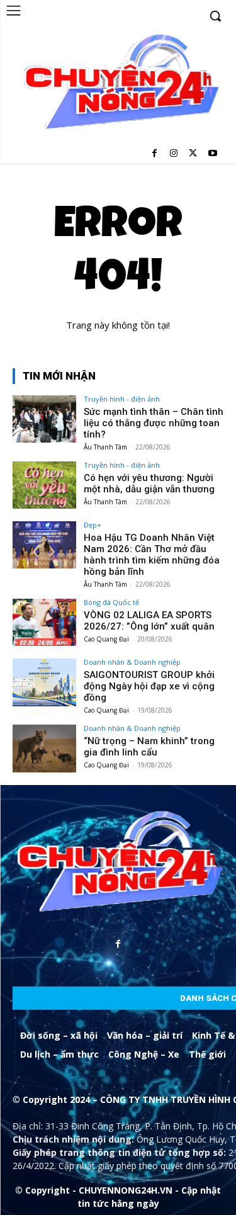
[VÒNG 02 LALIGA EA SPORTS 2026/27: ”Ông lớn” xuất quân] (44, 622)
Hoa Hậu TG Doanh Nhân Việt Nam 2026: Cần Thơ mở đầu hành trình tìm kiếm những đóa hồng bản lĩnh (152, 554)
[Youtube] (212, 154)
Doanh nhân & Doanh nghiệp (132, 661)
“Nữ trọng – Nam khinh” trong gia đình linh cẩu (149, 746)
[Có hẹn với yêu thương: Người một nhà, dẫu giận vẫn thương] (44, 485)
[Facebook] (154, 154)
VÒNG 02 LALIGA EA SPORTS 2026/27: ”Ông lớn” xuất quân (149, 620)
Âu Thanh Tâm (105, 447)
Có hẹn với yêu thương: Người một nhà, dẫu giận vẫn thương (149, 483)
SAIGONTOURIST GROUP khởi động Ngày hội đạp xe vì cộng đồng (149, 686)
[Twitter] (193, 154)
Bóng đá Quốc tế (111, 602)
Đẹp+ (92, 524)
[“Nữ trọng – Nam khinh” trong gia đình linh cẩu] (44, 748)
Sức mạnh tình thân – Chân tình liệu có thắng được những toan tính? (153, 423)
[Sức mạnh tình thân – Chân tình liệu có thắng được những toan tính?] (44, 419)
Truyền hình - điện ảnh (122, 398)
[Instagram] (174, 154)
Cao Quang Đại (106, 639)
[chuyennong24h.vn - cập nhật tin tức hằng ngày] (119, 83)
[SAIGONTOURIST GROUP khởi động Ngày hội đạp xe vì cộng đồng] (44, 682)
